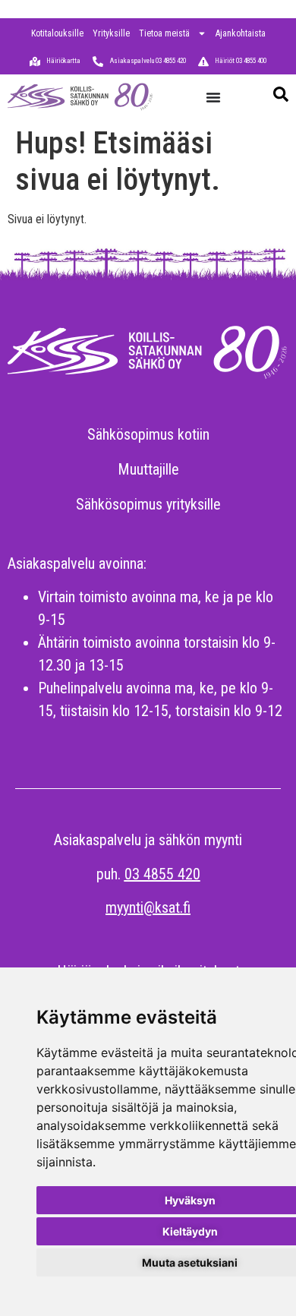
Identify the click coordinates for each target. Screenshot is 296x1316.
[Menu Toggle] (213, 97)
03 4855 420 (162, 874)
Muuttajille (148, 469)
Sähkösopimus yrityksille (148, 504)
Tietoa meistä (164, 33)
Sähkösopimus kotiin (148, 434)
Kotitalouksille (57, 33)
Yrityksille (111, 33)
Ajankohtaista (241, 33)
